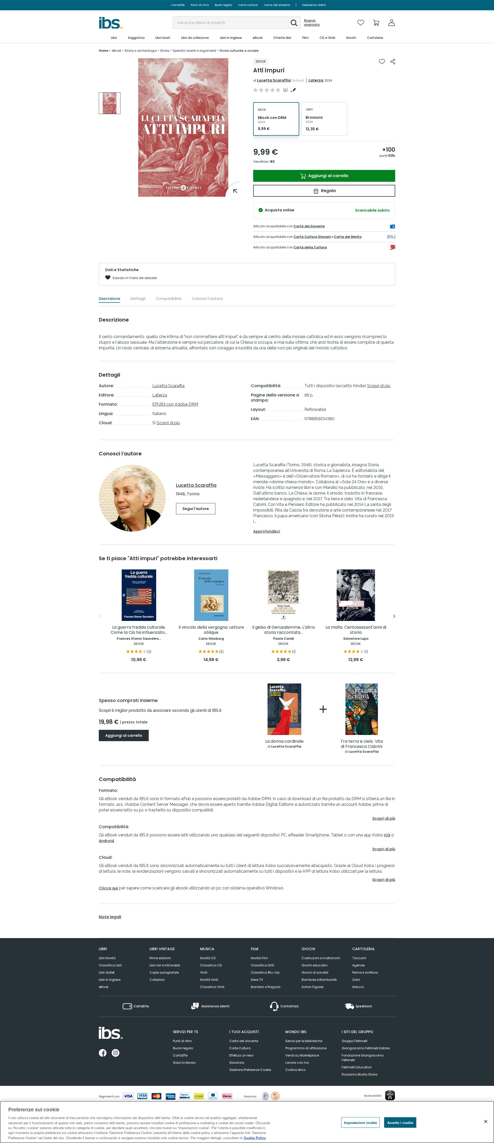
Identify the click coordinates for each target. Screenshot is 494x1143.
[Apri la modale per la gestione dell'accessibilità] (390, 1095)
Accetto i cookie (400, 1122)
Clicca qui (108, 888)
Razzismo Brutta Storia (359, 1074)
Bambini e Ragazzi (265, 987)
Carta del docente (277, 5)
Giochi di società (315, 972)
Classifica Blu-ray (265, 972)
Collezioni (157, 979)
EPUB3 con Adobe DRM (175, 404)
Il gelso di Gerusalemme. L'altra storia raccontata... (283, 630)
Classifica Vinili (212, 987)
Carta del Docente (309, 226)
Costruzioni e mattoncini (321, 958)
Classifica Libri (110, 965)
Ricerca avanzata (312, 23)
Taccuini (359, 958)
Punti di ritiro (200, 5)
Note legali (110, 917)
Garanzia (236, 1062)
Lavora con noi (297, 1062)
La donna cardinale (284, 741)
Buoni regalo (223, 5)
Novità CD (208, 958)
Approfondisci (266, 531)
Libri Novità (107, 958)
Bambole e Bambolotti (319, 979)
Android (106, 840)
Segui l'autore (195, 508)
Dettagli (137, 298)
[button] (294, 22)
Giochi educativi (315, 965)
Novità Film (259, 958)
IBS (272, 161)
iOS (387, 835)
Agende (358, 965)
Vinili (203, 972)
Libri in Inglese (109, 979)
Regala (328, 190)
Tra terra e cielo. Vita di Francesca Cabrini (361, 744)
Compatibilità (168, 298)
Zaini (356, 979)
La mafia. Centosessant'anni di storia (355, 630)
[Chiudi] (485, 1121)
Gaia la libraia (184, 1062)
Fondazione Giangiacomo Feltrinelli (363, 1057)
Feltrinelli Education (357, 1067)
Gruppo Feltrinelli (354, 1041)
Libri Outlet (106, 972)
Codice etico (295, 1070)
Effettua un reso (241, 1055)
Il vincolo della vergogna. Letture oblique (211, 630)
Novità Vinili (209, 979)
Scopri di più (168, 422)
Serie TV (257, 979)
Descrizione (109, 298)
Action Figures (313, 987)
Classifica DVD (262, 965)
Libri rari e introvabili (164, 965)
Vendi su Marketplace (302, 1055)
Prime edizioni (160, 958)
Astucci (358, 987)
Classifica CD (211, 965)
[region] (247, 1122)
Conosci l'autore (207, 298)
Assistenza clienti (314, 5)
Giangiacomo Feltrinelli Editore (366, 1048)
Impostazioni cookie (360, 1122)
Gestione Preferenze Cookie (250, 1070)
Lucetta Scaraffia (274, 80)
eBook (103, 987)
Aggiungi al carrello (327, 175)
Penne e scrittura (365, 972)
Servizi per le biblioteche (303, 1041)
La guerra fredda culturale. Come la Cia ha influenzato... (139, 630)
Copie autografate (164, 972)
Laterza (315, 80)
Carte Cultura (248, 5)
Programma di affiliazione (306, 1048)
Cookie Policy (255, 1137)
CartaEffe (177, 5)
